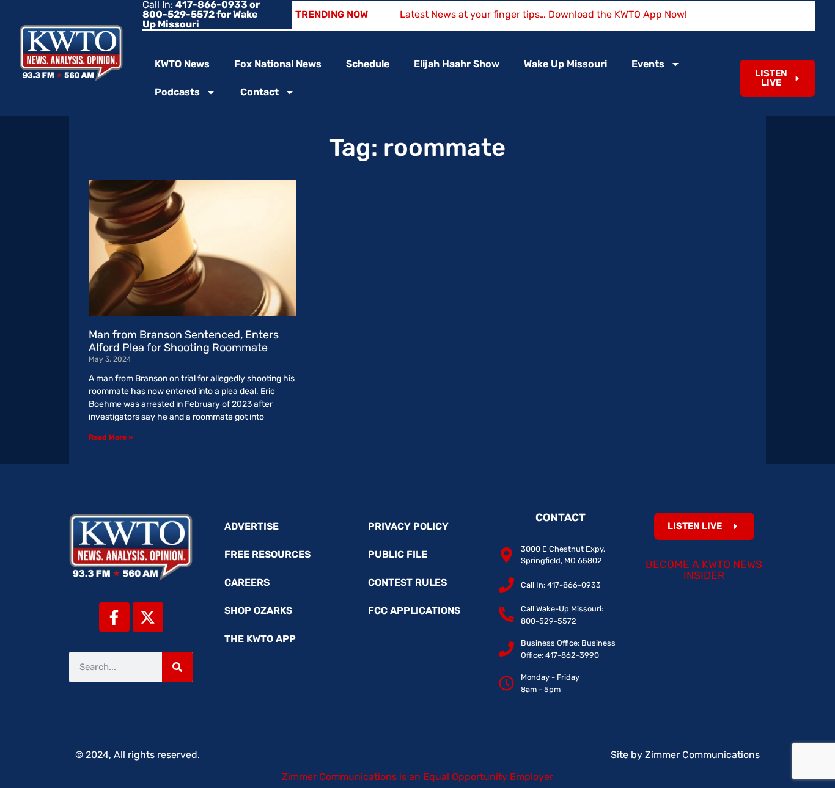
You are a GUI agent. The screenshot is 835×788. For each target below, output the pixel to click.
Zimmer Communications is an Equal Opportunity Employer (417, 777)
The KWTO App (260, 638)
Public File (397, 554)
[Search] (177, 667)
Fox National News (278, 64)
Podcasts (177, 92)
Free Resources (267, 554)
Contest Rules (407, 582)
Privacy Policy (408, 526)
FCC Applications (414, 610)
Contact (259, 92)
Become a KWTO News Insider (704, 570)
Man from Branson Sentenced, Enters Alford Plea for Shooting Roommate (184, 341)
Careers (247, 582)
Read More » (111, 437)
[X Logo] (148, 617)
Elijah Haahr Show (456, 64)
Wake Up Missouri (565, 64)
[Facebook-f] (114, 617)
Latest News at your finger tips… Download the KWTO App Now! (543, 14)
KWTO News (182, 64)
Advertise (251, 526)
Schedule (367, 64)
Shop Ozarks (258, 610)
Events (647, 64)
